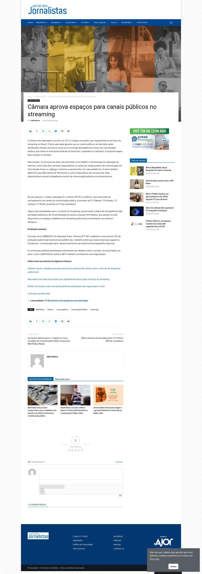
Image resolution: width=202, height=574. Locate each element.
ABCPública (35, 120)
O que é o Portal (80, 536)
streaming (94, 309)
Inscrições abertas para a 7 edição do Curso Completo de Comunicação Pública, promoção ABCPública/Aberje (49, 341)
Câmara (50, 309)
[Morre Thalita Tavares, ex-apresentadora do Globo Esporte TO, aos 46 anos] (137, 197)
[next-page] (33, 421)
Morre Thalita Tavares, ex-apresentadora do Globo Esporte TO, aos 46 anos (157, 196)
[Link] (63, 486)
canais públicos (62, 309)
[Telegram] (55, 131)
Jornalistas (118, 536)
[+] (42, 493)
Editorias (117, 540)
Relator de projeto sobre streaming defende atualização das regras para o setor (66, 286)
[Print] (68, 131)
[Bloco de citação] (57, 486)
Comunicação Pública (79, 309)
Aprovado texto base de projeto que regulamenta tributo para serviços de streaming (68, 279)
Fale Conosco (79, 548)
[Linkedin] (30, 131)
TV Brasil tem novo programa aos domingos (66, 300)
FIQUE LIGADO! (40, 96)
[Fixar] (49, 486)
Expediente (78, 540)
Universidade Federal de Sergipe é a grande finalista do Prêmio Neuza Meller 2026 (107, 410)
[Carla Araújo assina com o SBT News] (137, 184)
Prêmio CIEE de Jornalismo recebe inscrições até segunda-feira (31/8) (158, 224)
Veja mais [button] (154, 559)
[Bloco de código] (60, 486)
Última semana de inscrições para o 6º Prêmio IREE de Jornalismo (102, 339)
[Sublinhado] (46, 486)
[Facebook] (36, 131)
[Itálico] (44, 486)
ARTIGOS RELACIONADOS (40, 379)
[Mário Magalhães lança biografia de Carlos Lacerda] (137, 171)
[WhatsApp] (49, 131)
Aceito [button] (173, 566)
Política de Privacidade (83, 544)
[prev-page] (29, 421)
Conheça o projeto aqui (39, 293)
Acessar (119, 462)
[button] (171, 22)
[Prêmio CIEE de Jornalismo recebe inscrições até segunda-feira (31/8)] (137, 224)
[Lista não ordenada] (55, 486)
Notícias (117, 544)
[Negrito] (41, 486)
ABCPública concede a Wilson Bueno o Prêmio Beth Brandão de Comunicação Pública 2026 (74, 410)
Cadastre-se (119, 548)
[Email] (62, 131)
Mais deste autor (62, 379)
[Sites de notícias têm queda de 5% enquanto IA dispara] (137, 211)
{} (42, 490)
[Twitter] (43, 131)
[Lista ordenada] (52, 486)
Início (30, 96)
